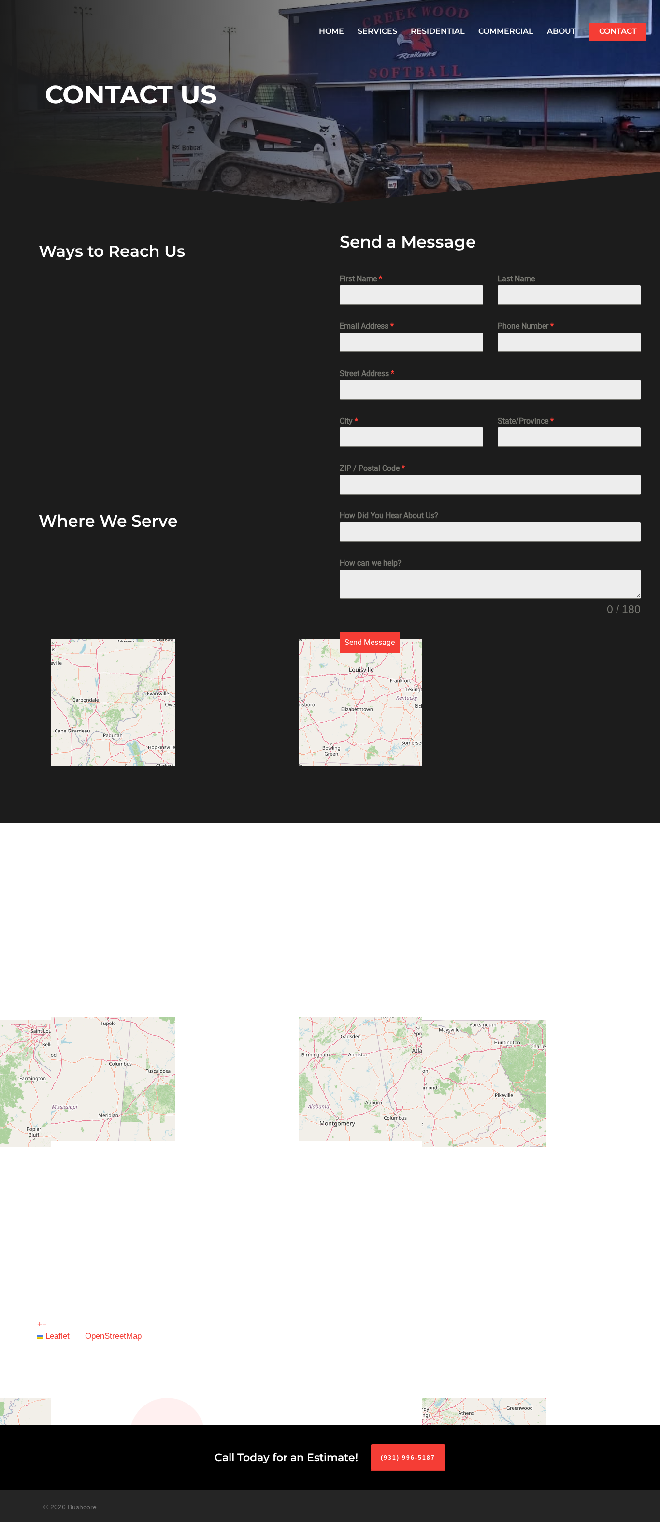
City (349, 420)
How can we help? (371, 563)
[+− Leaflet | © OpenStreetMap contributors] (169, 673)
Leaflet (56, 1336)
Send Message (369, 642)
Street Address (367, 373)
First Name (361, 278)
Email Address (367, 326)
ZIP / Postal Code (372, 468)
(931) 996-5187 (161, 298)
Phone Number (526, 326)
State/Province (526, 420)
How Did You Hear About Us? (389, 515)
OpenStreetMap (113, 1336)
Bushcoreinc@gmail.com (192, 365)
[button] (39, 1324)
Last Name (516, 278)
